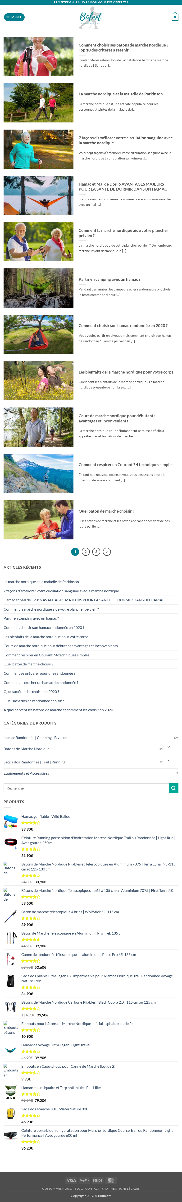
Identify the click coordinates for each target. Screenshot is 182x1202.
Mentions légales (125, 1188)
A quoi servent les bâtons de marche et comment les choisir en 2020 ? (59, 709)
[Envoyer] (173, 788)
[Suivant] (107, 552)
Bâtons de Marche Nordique (27, 748)
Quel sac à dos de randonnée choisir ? (34, 700)
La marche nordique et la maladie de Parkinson (121, 94)
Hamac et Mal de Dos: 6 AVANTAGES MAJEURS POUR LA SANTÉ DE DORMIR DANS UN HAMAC (123, 187)
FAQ (105, 1188)
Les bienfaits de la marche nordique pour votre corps (126, 372)
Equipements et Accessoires (26, 773)
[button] (14, 17)
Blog (79, 1188)
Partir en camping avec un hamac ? (109, 279)
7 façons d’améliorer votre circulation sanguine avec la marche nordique (126, 140)
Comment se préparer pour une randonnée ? (39, 673)
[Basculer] (169, 747)
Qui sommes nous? (57, 1188)
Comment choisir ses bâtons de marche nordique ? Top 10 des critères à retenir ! (123, 48)
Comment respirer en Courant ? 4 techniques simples (126, 464)
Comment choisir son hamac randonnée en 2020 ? (123, 325)
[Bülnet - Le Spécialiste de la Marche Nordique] (91, 17)
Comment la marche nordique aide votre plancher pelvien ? (123, 233)
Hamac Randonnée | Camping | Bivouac (35, 737)
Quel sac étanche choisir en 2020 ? (31, 691)
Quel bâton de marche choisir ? (106, 511)
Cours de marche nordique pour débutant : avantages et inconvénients (117, 418)
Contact (92, 1188)
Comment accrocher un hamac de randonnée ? (41, 682)
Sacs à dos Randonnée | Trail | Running (34, 762)
